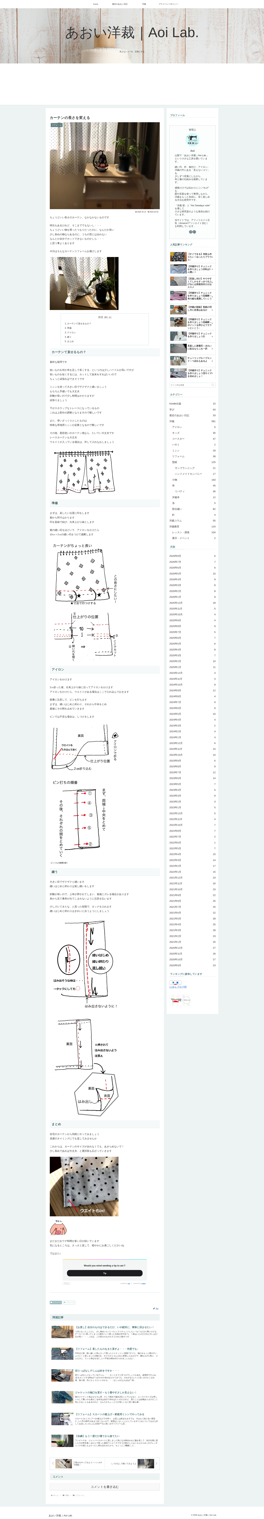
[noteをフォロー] (194, 232)
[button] (212, 385)
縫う (69, 337)
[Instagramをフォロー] (190, 232)
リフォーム (57, 1302)
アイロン (71, 332)
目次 (100, 317)
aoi (129, 1283)
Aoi (192, 150)
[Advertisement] (132, 84)
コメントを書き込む (105, 1487)
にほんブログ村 (178, 987)
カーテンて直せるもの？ (79, 323)
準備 (69, 328)
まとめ (70, 341)
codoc (143, 1283)
